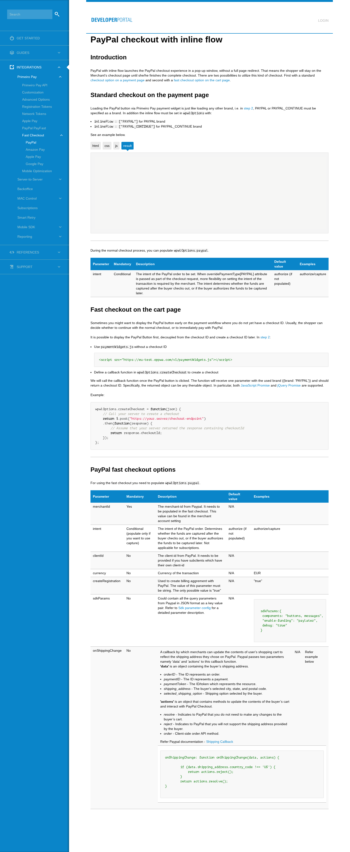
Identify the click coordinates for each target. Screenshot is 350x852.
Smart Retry (26, 217)
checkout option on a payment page (117, 80)
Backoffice (25, 189)
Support (25, 267)
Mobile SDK (26, 227)
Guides (23, 53)
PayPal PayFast (34, 128)
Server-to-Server (30, 179)
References (28, 252)
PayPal (31, 142)
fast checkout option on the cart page (202, 80)
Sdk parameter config (195, 608)
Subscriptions (27, 208)
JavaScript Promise (255, 385)
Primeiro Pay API (34, 85)
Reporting (24, 236)
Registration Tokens (37, 106)
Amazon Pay (35, 149)
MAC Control (27, 198)
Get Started (28, 38)
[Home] (109, 17)
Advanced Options (36, 99)
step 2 (248, 108)
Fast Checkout (33, 135)
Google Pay (34, 164)
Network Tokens (34, 114)
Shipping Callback (219, 742)
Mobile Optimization (37, 171)
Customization (33, 92)
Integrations (29, 67)
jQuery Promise (289, 385)
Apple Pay (29, 121)
